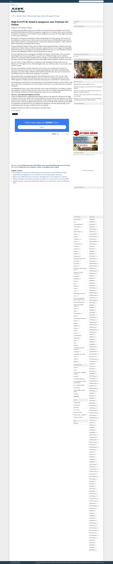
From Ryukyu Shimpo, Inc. (79, 378)
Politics (75, 320)
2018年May (91, 339)
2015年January (92, 437)
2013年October (92, 474)
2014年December (93, 439)
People (75, 316)
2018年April (92, 342)
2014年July (91, 452)
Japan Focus (76, 407)
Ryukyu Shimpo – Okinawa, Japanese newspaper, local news (24, 10)
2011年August (92, 537)
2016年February (92, 405)
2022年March (92, 226)
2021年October (92, 239)
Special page (76, 338)
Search (80, 1)
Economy (76, 249)
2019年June (91, 307)
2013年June (91, 483)
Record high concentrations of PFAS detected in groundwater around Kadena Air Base (40, 172)
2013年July (91, 481)
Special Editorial (77, 335)
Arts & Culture (77, 226)
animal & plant (77, 219)
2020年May (91, 280)
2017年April (92, 371)
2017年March (92, 373)
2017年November (93, 354)
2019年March (92, 315)
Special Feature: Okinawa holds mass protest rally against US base (38, 16)
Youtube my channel (78, 417)
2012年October (92, 503)
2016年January (92, 408)
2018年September (93, 329)
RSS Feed (76, 423)
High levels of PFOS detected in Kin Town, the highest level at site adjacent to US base (40, 177)
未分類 (75, 361)
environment (76, 261)
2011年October (92, 532)
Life (74, 283)
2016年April (92, 400)
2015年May (91, 427)
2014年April (92, 459)
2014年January (92, 466)
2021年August (92, 244)
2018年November (93, 324)
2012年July (91, 510)
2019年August (92, 302)
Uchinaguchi (76, 351)
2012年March (92, 520)
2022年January (92, 231)
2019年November (93, 295)
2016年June (91, 395)
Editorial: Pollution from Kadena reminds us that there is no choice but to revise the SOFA (41, 179)
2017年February (92, 376)
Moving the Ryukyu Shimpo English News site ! (84, 84)
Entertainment (77, 256)
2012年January (92, 525)
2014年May (91, 457)
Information (76, 276)
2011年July (91, 540)
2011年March (92, 550)
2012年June (91, 513)
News (75, 296)
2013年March (92, 491)
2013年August (92, 479)
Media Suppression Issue (79, 293)
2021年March (92, 256)
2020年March (92, 285)
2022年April (92, 224)
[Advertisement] (71, 8)
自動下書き (76, 396)
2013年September (93, 476)
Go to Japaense (16, 110)
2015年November (93, 412)
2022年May (91, 222)
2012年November (93, 501)
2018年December (93, 322)
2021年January (92, 261)
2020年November (93, 266)
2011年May (91, 545)
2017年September (93, 359)
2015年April (92, 430)
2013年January (92, 496)
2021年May (91, 251)
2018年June (91, 337)
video (75, 356)
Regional (76, 325)
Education (76, 253)
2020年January (92, 290)
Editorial (75, 251)
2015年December (93, 410)
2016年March (92, 403)
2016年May (91, 398)
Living (75, 288)
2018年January (92, 349)
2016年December (93, 381)
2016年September (93, 388)
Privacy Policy (77, 387)
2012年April (92, 518)
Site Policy (76, 394)
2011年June (91, 542)
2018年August (92, 332)
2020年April (92, 283)
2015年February (92, 435)
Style (75, 343)
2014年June (91, 454)
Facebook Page (77, 402)
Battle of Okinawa (77, 231)
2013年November (93, 471)
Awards (75, 370)
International (76, 278)
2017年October (92, 356)
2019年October (92, 297)
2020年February (92, 288)
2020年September (93, 271)
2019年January (92, 319)
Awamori (76, 229)
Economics (76, 246)
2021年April (92, 253)
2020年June (91, 278)
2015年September (93, 417)
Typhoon (76, 345)
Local (75, 291)
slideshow (76, 328)
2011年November (93, 530)
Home (11, 1)
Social (75, 330)
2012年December (93, 498)
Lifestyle (75, 286)
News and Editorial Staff (79, 385)
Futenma (75, 266)
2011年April (92, 547)
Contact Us (76, 376)
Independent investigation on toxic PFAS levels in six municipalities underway (37, 175)
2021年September (93, 241)
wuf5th (75, 359)
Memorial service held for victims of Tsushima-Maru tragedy (39, 167)
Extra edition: (76, 263)
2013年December (93, 469)
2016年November (93, 383)
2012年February (92, 523)
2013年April (92, 488)
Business (76, 234)
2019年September (93, 300)
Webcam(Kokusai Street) (88, 79)
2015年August (92, 420)
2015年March (92, 432)
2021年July (91, 246)
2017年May (91, 368)
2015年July (91, 422)
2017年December (93, 351)
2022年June (91, 219)
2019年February (92, 317)
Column (75, 236)
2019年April (92, 312)
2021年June (91, 249)
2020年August (92, 273)
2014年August (92, 449)
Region (75, 323)
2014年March (92, 461)
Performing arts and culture (79, 318)
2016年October (92, 386)
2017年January (92, 378)
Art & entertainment (78, 224)
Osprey (75, 308)
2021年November (93, 236)
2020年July (91, 275)
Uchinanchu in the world (79, 354)
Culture (75, 241)
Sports (75, 340)
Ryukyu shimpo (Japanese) (80, 414)
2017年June (91, 366)
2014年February (92, 464)
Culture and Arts (77, 244)
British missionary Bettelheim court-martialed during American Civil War (46, 165)
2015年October (92, 415)
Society (75, 333)
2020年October (92, 268)
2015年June (91, 425)
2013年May (91, 486)
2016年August (92, 390)
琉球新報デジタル (55, 133)
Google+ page (77, 405)
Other (75, 311)
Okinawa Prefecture (78, 412)
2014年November (93, 442)
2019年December (93, 293)
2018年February (92, 346)
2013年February (92, 493)
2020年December (93, 263)
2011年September (93, 535)
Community (76, 239)
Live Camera (76, 409)
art (74, 222)
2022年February (92, 229)
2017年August (92, 361)
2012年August (92, 508)
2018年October (92, 327)
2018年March (92, 344)
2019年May (91, 310)
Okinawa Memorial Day (79, 302)
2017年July (91, 364)
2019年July (91, 305)
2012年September (93, 505)
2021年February (92, 258)
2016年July (91, 393)
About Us (76, 367)
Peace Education (77, 313)
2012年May (91, 515)
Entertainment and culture (79, 258)
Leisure (75, 281)
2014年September (93, 447)
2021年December (93, 234)
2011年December (93, 528)
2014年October (92, 444)
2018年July (91, 334)
